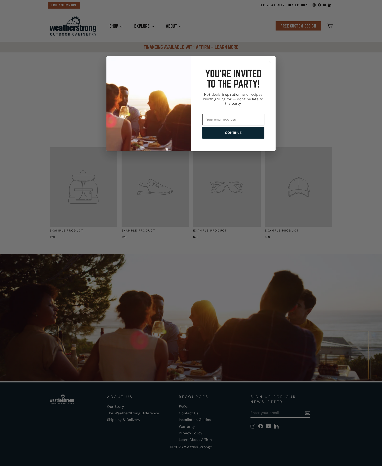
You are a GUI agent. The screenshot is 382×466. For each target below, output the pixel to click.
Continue (233, 133)
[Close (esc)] (269, 61)
